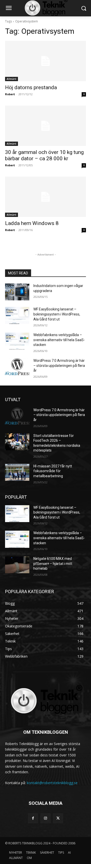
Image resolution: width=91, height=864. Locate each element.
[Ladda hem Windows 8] (45, 197)
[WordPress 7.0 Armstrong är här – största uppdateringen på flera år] (17, 366)
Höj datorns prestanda (31, 87)
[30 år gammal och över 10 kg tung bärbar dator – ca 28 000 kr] (45, 126)
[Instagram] (45, 818)
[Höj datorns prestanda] (45, 61)
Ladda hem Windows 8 (32, 223)
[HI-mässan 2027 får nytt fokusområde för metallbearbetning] (17, 472)
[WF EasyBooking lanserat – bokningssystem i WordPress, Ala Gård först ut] (17, 315)
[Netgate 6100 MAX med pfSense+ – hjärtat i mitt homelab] (17, 564)
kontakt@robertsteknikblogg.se (52, 782)
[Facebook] (33, 818)
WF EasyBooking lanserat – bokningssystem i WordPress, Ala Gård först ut (56, 314)
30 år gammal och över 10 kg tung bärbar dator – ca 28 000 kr (44, 155)
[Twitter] (58, 818)
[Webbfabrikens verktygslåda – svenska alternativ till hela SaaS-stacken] (17, 341)
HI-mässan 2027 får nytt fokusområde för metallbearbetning (52, 471)
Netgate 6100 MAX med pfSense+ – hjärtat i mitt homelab (52, 563)
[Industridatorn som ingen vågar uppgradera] (17, 291)
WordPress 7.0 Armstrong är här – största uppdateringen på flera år (59, 365)
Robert (10, 94)
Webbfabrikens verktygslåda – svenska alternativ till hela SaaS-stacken (59, 340)
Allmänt (11, 79)
